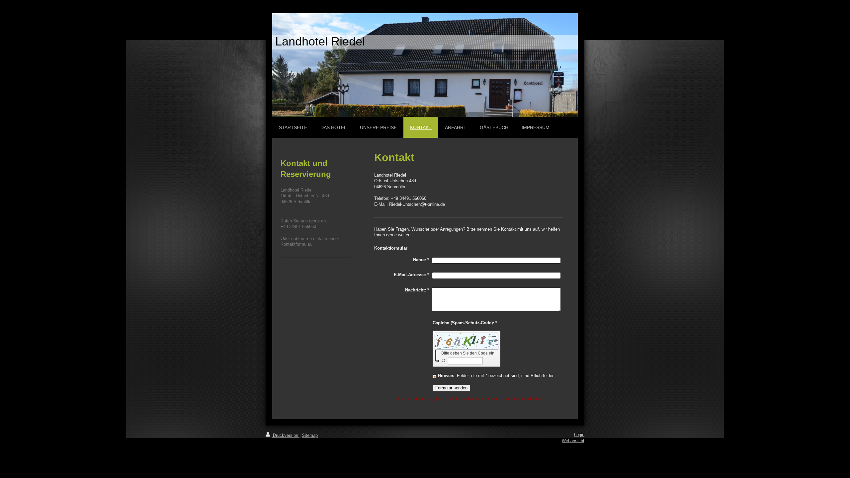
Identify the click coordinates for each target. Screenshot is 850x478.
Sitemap (310, 435)
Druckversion (285, 435)
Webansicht (573, 440)
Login (579, 435)
